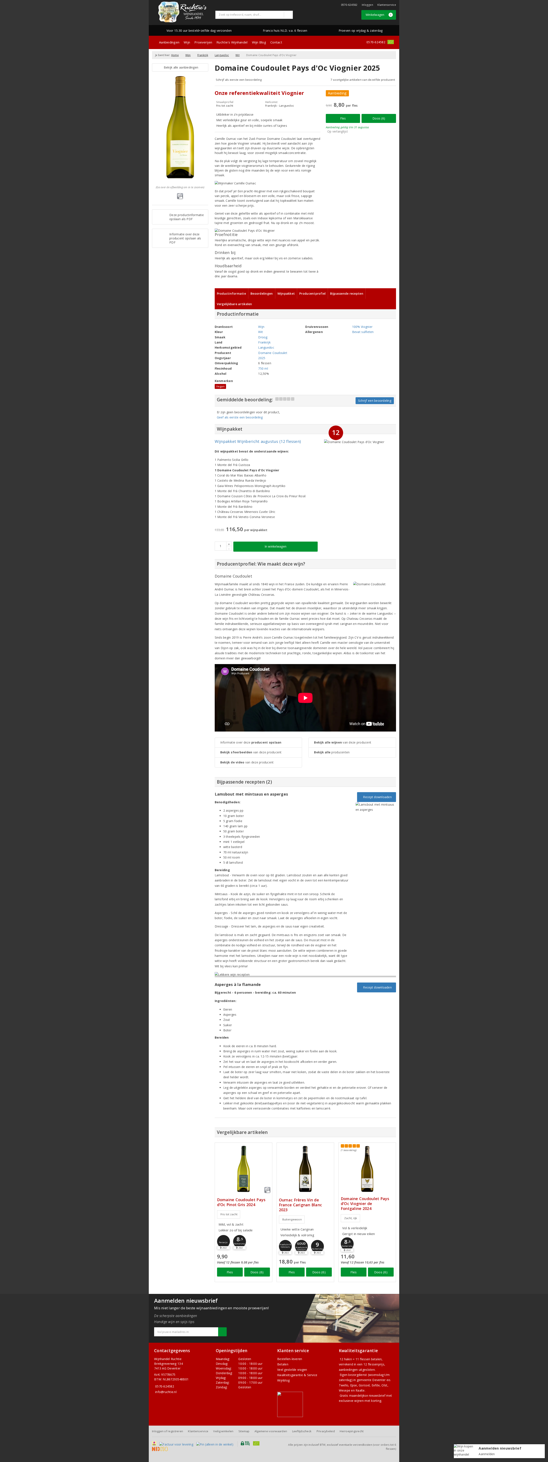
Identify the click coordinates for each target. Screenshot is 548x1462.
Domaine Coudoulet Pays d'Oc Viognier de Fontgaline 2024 (365, 1203)
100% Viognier (362, 327)
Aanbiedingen (169, 42)
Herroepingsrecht (351, 1431)
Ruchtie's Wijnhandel (231, 42)
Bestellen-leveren (289, 1359)
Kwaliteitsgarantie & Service (297, 1375)
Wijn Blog (259, 42)
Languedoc (222, 55)
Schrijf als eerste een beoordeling (239, 80)
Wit (237, 55)
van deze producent (251, 752)
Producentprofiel (312, 293)
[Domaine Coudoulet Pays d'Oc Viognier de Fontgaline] (367, 1169)
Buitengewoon (292, 1219)
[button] (223, 1241)
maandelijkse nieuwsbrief (367, 1395)
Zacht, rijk (350, 1218)
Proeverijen (203, 42)
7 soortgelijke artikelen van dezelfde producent (363, 80)
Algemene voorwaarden (271, 1431)
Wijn (187, 42)
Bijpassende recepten (346, 293)
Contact (276, 42)
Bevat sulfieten (363, 332)
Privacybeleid (326, 1431)
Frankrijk (202, 55)
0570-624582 (349, 5)
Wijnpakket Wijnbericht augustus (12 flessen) (258, 441)
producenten (332, 752)
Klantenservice (386, 5)
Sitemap (244, 1431)
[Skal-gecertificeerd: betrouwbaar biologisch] (390, 42)
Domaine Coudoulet (272, 353)
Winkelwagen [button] (379, 15)
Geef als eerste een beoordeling (240, 417)
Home (175, 55)
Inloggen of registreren (167, 1431)
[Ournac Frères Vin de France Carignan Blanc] (305, 1169)
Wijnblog (283, 1380)
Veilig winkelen (223, 1431)
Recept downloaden (376, 797)
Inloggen (367, 5)
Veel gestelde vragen (292, 1370)
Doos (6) (378, 118)
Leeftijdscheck (302, 1431)
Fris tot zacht (229, 1214)
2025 (261, 358)
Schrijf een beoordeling (374, 401)
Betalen (282, 1364)
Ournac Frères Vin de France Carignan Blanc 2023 (300, 1205)
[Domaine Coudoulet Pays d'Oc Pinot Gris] (243, 1169)
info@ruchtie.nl (166, 1392)
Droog (262, 337)
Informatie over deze (250, 742)
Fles (343, 118)
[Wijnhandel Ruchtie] (182, 11)
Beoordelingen (261, 293)
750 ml (263, 368)
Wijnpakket (286, 293)
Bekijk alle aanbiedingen (180, 67)
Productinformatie (231, 293)
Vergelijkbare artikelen (234, 304)
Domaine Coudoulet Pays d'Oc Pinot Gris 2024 (241, 1202)
